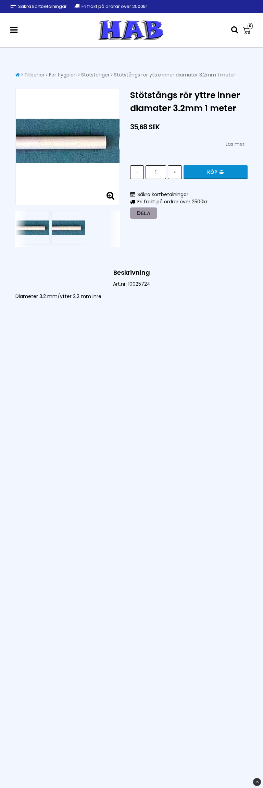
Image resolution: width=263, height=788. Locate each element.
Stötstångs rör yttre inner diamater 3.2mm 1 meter (174, 74)
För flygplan (63, 74)
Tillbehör (34, 74)
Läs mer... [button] (237, 144)
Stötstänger (95, 74)
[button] (248, 30)
